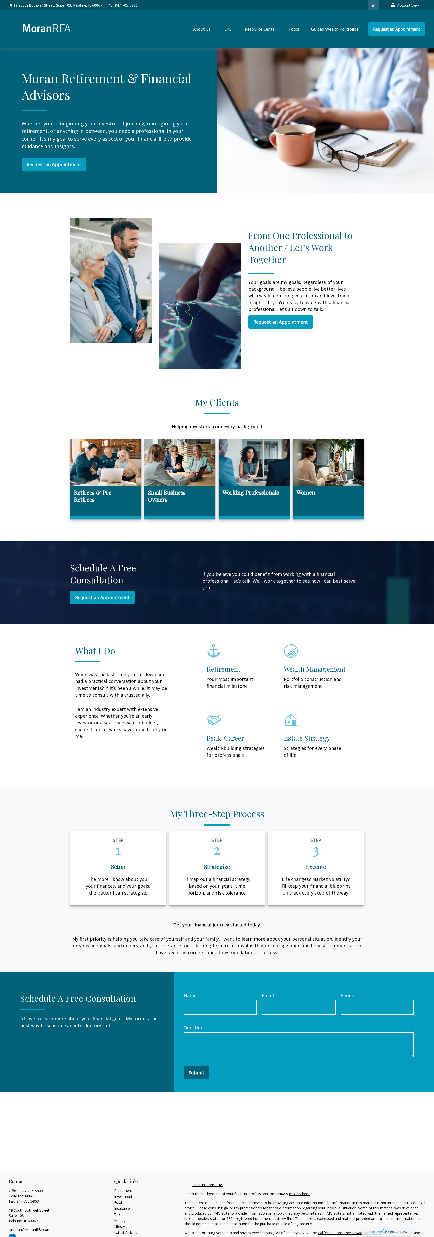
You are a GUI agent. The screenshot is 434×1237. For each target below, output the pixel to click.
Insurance (122, 1208)
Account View (408, 5)
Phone (347, 995)
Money (119, 1220)
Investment (123, 1196)
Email (268, 995)
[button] (202, 29)
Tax (117, 1214)
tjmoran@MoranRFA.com (29, 1229)
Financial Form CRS (207, 1184)
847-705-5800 (126, 5)
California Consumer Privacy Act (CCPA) (350, 1232)
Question (193, 1028)
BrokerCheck (299, 1193)
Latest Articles (125, 1232)
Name (190, 995)
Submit (196, 1073)
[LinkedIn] (373, 5)
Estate (119, 1202)
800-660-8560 (36, 1196)
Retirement (123, 1190)
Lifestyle (121, 1226)
